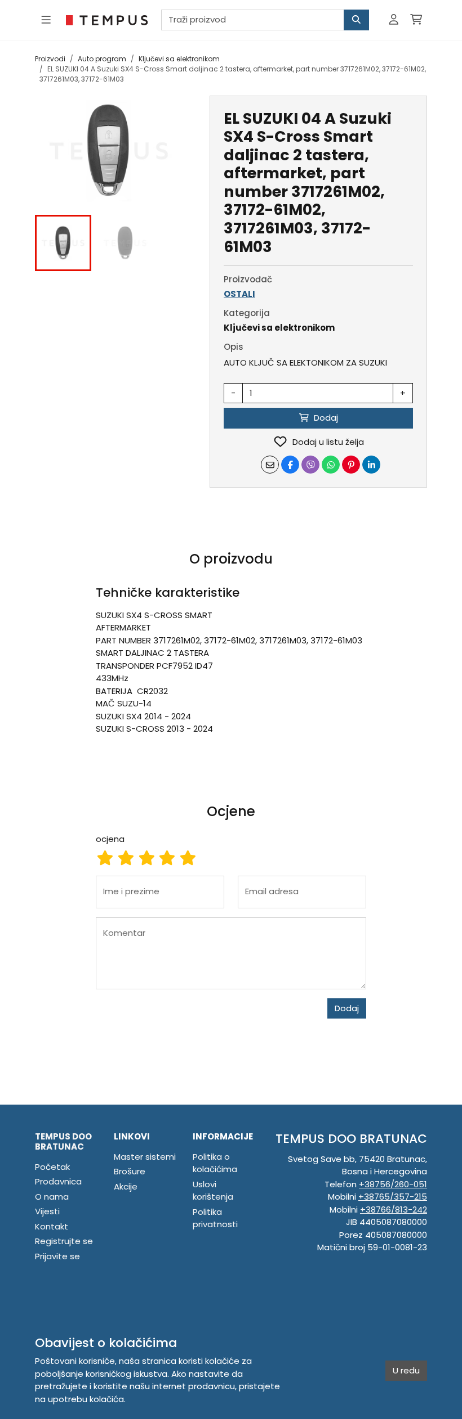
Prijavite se (57, 1256)
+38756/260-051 (393, 1184)
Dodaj (347, 1008)
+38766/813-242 (393, 1209)
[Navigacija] (46, 20)
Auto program (102, 59)
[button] (63, 243)
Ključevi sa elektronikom (179, 59)
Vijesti (47, 1211)
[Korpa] (416, 20)
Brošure (129, 1171)
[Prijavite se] (394, 20)
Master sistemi (145, 1157)
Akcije (125, 1186)
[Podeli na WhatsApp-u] (331, 465)
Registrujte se (64, 1241)
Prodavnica (58, 1181)
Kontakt (51, 1226)
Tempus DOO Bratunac (63, 1141)
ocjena (110, 839)
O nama (52, 1196)
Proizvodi (50, 59)
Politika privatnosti (215, 1218)
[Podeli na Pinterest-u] (351, 465)
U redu (406, 1370)
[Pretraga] (356, 20)
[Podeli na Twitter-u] (310, 465)
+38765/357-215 (392, 1196)
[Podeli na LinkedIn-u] (371, 465)
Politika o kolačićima (215, 1163)
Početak (52, 1167)
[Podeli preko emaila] (270, 465)
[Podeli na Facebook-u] (290, 465)
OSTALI (239, 294)
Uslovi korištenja (213, 1190)
